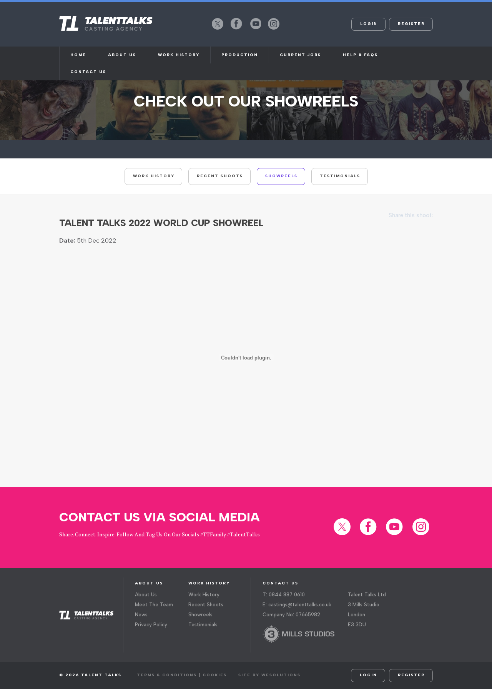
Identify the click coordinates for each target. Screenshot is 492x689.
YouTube (255, 29)
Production (239, 54)
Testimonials (340, 175)
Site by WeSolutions (269, 674)
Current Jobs (300, 54)
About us (122, 54)
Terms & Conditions (167, 674)
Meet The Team (154, 604)
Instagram (274, 29)
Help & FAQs (360, 54)
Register (411, 23)
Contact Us (88, 71)
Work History (178, 54)
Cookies (215, 674)
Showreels (281, 175)
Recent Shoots (220, 175)
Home (78, 54)
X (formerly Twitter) (217, 29)
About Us (146, 594)
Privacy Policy (151, 624)
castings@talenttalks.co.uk (299, 604)
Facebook (236, 29)
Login (368, 23)
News (141, 614)
